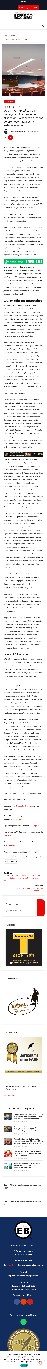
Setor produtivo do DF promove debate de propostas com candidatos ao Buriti (27, 1166)
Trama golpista (36, 857)
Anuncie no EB (23, 1260)
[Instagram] (23, 1302)
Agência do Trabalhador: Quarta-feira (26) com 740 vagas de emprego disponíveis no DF (27, 1129)
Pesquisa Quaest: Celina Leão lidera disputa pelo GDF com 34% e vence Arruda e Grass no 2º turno (28, 1141)
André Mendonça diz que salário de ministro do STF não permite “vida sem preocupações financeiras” (28, 1116)
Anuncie (23, 1)
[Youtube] (30, 1302)
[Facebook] (17, 1302)
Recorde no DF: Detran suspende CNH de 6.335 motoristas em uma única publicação (27, 1153)
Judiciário (13, 35)
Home (5, 35)
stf (26, 857)
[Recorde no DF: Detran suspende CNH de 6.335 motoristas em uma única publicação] (8, 1153)
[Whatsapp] (23, 1322)
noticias (8, 857)
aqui (11, 1265)
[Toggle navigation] (3, 25)
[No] (44, 1360)
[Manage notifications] (40, 1363)
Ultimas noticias (11, 861)
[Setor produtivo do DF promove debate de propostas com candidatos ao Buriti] (8, 1166)
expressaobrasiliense (20, 852)
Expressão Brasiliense (17, 131)
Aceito (24, 1365)
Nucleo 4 (18, 857)
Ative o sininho (9, 1095)
